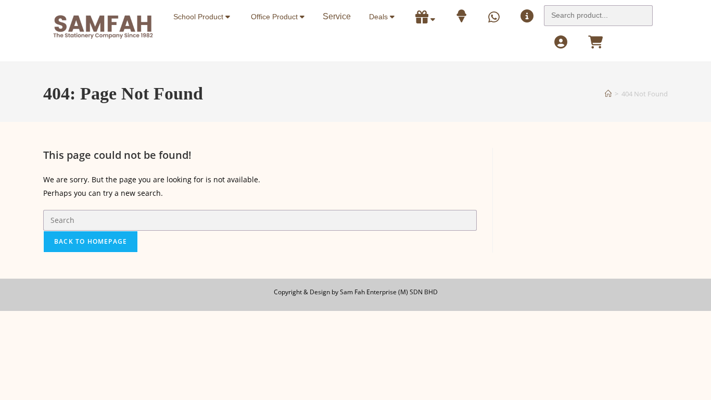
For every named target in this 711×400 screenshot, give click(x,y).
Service (337, 16)
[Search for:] (598, 12)
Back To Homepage (90, 241)
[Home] (608, 93)
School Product (199, 16)
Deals (379, 16)
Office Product (275, 16)
